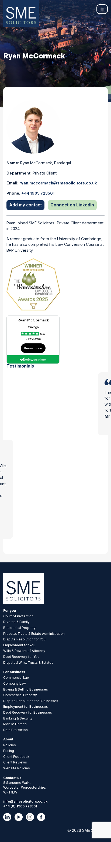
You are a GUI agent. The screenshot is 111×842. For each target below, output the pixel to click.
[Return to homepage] (21, 13)
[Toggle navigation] (102, 9)
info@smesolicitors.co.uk (25, 801)
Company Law (14, 683)
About (8, 739)
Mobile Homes (15, 724)
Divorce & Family (16, 622)
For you (9, 611)
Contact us (12, 778)
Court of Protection (18, 616)
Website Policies (16, 768)
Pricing (8, 751)
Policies (9, 745)
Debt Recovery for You (21, 657)
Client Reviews (15, 762)
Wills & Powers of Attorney (24, 651)
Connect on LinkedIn (72, 204)
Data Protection (15, 730)
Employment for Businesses (25, 706)
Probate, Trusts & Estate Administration (34, 634)
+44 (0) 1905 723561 (20, 806)
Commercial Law (16, 678)
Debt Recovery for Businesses (27, 712)
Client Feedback (16, 757)
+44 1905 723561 (37, 193)
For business (14, 672)
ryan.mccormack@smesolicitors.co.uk (58, 183)
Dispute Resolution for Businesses (30, 701)
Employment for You (19, 645)
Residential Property (19, 628)
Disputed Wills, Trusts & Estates (28, 663)
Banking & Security (18, 718)
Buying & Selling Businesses (25, 689)
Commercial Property (20, 695)
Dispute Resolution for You (24, 639)
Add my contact (25, 204)
